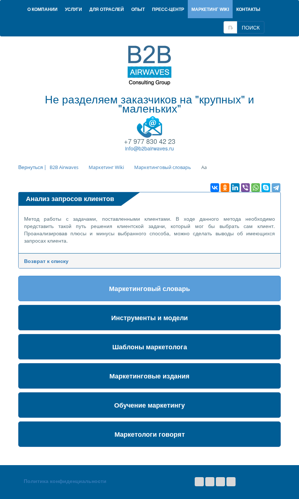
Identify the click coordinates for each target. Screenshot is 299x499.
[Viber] (245, 187)
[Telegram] (276, 187)
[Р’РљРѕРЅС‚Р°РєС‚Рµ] (214, 187)
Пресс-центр (168, 9)
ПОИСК (251, 27)
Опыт (138, 9)
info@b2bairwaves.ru (149, 148)
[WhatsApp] (255, 187)
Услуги (73, 9)
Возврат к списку (46, 260)
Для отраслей (106, 9)
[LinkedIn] (235, 187)
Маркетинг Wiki (210, 9)
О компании (42, 9)
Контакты (248, 9)
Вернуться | (32, 166)
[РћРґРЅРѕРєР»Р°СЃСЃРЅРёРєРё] (225, 187)
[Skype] (265, 187)
